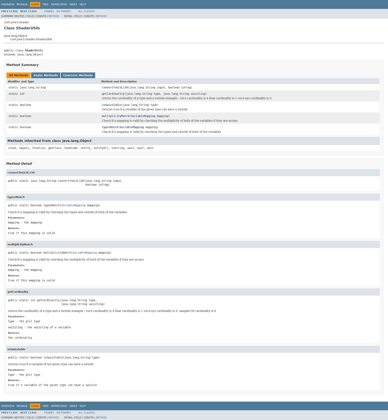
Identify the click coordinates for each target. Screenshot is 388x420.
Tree (45, 4)
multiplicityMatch (115, 116)
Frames (49, 11)
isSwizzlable (111, 104)
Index (73, 4)
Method (53, 16)
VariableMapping (143, 116)
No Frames (64, 11)
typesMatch (110, 127)
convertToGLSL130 (115, 87)
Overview (7, 4)
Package (22, 4)
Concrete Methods (78, 75)
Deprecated (59, 4)
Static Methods (46, 75)
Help (83, 4)
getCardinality (113, 93)
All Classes (86, 11)
